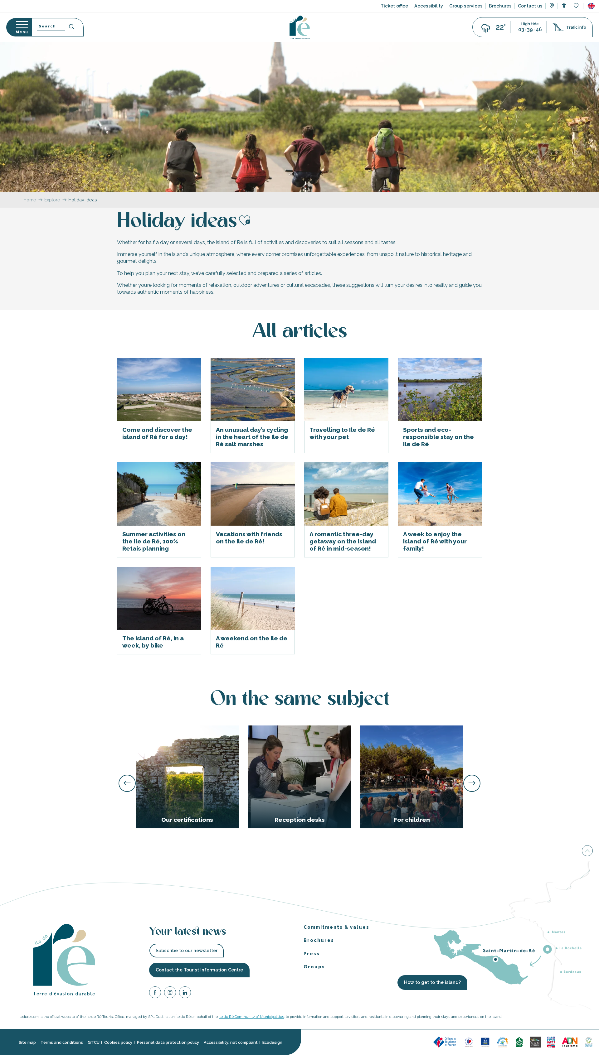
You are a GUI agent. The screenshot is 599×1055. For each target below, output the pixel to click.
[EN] (591, 6)
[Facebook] (155, 993)
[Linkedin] (185, 993)
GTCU (94, 1042)
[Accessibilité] (564, 5)
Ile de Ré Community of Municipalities (251, 1016)
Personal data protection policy (168, 1042)
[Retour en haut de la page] (587, 850)
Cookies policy (118, 1042)
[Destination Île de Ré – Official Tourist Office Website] (299, 27)
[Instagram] (170, 993)
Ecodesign (272, 1042)
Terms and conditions (62, 1042)
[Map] (552, 6)
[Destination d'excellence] (469, 1042)
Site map (27, 1042)
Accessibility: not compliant (231, 1042)
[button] (591, 6)
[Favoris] (576, 6)
